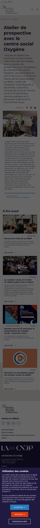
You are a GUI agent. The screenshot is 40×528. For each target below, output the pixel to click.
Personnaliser (19, 521)
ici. (9, 491)
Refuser (19, 514)
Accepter (18, 507)
